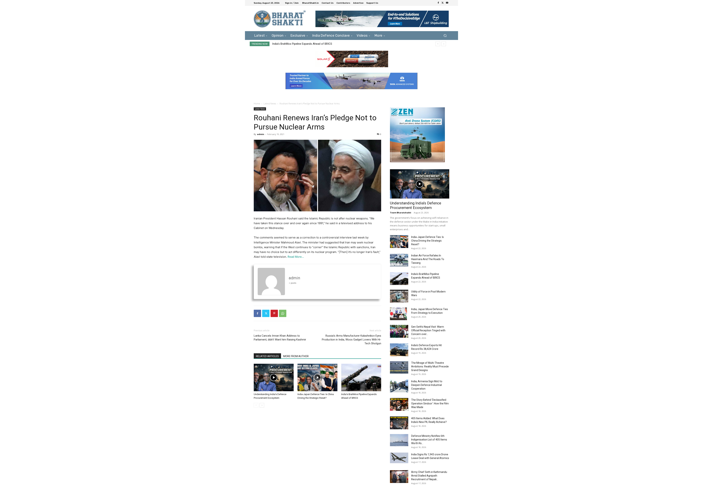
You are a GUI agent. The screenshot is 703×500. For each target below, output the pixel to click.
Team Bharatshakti (400, 212)
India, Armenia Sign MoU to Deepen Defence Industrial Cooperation (426, 385)
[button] (445, 35)
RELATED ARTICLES (267, 356)
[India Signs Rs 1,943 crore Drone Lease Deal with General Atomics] (399, 458)
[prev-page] (256, 405)
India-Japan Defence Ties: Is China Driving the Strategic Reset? (427, 241)
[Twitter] (442, 3)
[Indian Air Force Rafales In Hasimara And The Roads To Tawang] (399, 260)
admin (260, 134)
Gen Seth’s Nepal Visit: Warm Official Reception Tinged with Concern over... (428, 330)
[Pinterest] (274, 313)
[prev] (438, 44)
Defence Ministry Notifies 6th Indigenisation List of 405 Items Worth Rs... (429, 439)
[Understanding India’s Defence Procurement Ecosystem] (274, 377)
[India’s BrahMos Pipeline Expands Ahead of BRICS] (361, 377)
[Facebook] (438, 3)
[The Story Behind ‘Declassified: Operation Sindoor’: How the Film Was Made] (399, 404)
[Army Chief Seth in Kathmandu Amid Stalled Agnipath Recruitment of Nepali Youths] (399, 476)
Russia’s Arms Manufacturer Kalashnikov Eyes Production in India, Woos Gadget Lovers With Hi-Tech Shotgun (351, 339)
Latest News (270, 103)
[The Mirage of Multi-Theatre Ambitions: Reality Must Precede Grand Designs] (399, 367)
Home (257, 103)
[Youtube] (447, 3)
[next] (443, 44)
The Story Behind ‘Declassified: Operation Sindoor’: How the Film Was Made (430, 403)
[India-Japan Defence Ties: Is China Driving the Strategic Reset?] (317, 377)
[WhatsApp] (282, 313)
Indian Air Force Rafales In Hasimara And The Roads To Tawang (427, 259)
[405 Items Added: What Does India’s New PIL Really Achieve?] (399, 422)
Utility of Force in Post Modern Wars (294, 43)
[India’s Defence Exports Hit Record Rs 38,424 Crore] (399, 349)
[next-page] (262, 405)
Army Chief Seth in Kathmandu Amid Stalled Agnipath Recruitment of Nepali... (429, 476)
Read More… (296, 256)
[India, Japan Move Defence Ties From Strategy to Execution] (398, 313)
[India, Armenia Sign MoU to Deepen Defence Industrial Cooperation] (399, 385)
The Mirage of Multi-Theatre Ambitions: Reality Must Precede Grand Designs (430, 366)
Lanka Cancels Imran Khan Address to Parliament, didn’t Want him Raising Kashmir (280, 337)
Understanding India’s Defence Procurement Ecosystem (415, 205)
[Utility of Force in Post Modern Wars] (399, 296)
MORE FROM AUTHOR (296, 356)
